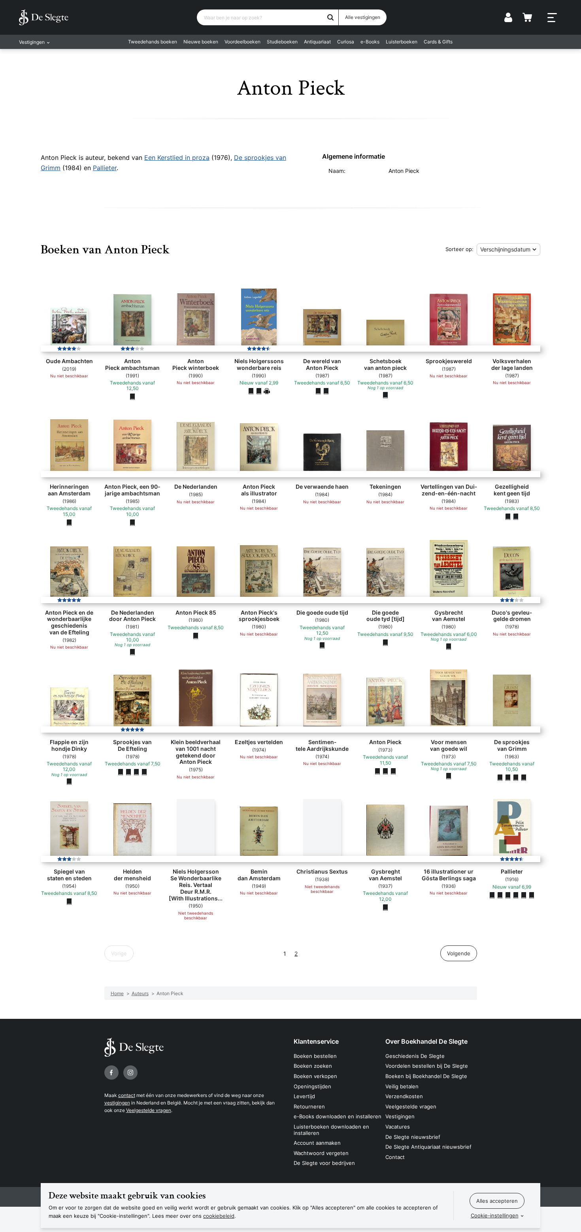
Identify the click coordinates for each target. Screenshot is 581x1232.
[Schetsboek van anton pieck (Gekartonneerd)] (385, 395)
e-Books (369, 42)
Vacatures (397, 1126)
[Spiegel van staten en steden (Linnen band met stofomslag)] (69, 901)
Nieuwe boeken (200, 42)
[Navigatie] (552, 18)
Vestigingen (400, 1116)
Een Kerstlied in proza (176, 157)
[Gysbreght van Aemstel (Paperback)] (385, 907)
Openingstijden (312, 1086)
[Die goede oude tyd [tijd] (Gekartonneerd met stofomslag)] (385, 642)
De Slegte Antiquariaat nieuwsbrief (428, 1147)
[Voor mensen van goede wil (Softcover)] (448, 776)
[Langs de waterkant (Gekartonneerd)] (326, 391)
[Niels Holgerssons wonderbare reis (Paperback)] (251, 391)
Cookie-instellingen (495, 1215)
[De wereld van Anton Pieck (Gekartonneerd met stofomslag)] (318, 391)
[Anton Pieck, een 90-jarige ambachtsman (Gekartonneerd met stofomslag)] (132, 522)
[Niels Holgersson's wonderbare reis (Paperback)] (259, 391)
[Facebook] (111, 1072)
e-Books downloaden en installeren (337, 1116)
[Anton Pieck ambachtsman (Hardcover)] (132, 397)
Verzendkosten (404, 1096)
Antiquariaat (317, 42)
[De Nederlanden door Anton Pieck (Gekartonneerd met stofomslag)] (132, 652)
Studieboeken (282, 42)
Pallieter (105, 168)
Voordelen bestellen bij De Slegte (426, 1066)
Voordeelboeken (242, 42)
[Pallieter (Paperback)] (531, 895)
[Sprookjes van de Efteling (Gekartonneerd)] (128, 772)
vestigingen (117, 1103)
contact (126, 1095)
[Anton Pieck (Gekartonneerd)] (393, 771)
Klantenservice (316, 1041)
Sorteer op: (459, 249)
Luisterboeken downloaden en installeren (331, 1129)
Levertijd (304, 1096)
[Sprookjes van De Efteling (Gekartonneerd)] (120, 772)
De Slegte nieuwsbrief (412, 1137)
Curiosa (345, 42)
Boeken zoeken (313, 1066)
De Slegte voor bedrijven (324, 1163)
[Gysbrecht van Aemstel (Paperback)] (448, 646)
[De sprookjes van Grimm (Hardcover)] (500, 778)
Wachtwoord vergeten (321, 1153)
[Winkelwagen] (527, 17)
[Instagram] (130, 1072)
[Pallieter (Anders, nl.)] (492, 895)
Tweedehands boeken (152, 42)
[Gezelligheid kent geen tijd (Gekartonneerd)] (508, 517)
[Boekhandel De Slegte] (43, 17)
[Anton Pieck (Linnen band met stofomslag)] (385, 771)
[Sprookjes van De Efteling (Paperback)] (136, 772)
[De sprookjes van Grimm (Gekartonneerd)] (508, 778)
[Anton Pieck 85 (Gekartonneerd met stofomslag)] (195, 635)
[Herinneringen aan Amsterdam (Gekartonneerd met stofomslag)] (69, 522)
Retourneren (309, 1106)
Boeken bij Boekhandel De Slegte (426, 1076)
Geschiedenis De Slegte (415, 1056)
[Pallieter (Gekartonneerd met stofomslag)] (500, 895)
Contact (395, 1157)
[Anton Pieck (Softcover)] (377, 771)
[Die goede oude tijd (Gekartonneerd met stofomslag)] (322, 645)
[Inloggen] (508, 17)
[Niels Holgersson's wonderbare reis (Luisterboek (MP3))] (267, 391)
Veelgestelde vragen (148, 1110)
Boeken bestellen (315, 1056)
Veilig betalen (402, 1086)
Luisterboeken (401, 42)
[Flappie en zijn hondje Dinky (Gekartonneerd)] (69, 781)
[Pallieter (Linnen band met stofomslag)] (508, 895)
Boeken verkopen (315, 1076)
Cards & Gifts (438, 42)
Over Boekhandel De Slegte (426, 1041)
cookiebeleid (218, 1216)
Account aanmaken (317, 1143)
